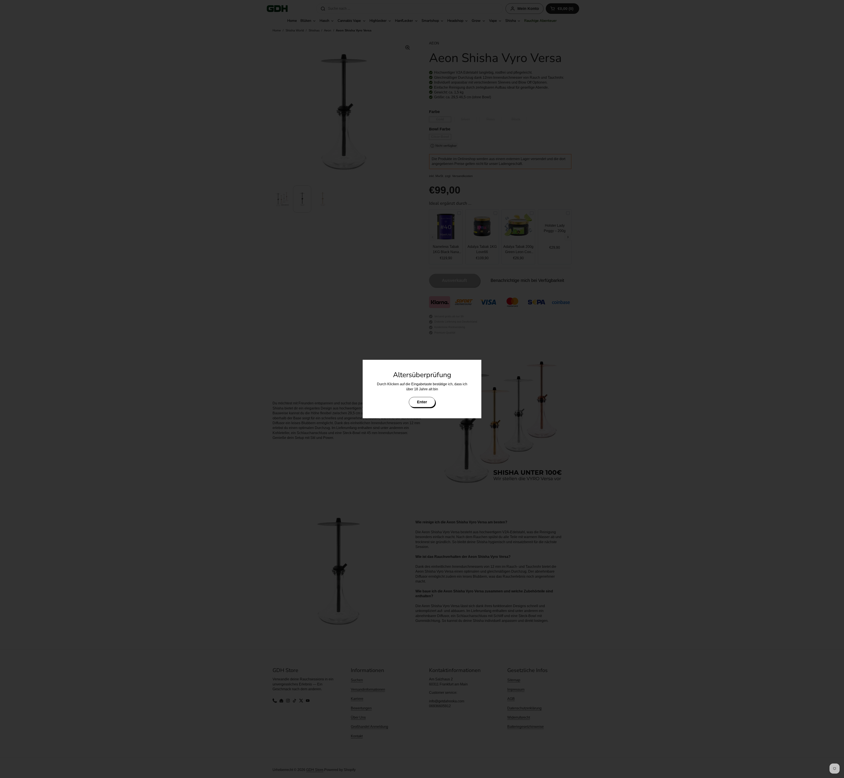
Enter (422, 402)
